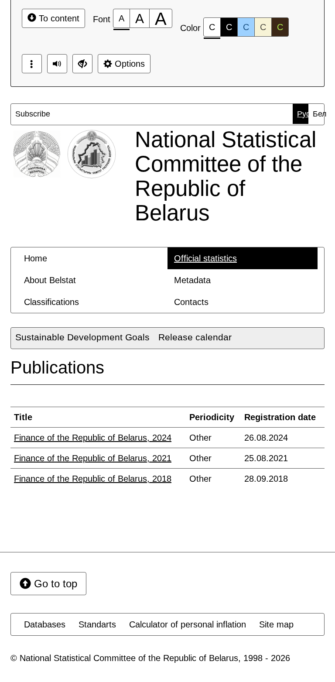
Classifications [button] (51, 302)
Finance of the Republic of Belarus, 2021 (92, 458)
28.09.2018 (266, 478)
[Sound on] (57, 63)
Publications (57, 367)
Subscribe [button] (24, 114)
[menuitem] (22, 114)
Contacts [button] (191, 302)
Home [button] (35, 258)
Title (23, 417)
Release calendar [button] (195, 337)
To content (57, 18)
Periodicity (211, 417)
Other (200, 437)
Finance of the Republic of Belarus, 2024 (92, 437)
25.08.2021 (266, 458)
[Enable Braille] (32, 63)
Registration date (280, 417)
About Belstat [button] (50, 280)
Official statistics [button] (205, 258)
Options (128, 64)
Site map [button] (276, 624)
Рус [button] (302, 114)
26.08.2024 (266, 437)
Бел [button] (318, 114)
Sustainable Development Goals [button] (82, 337)
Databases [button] (44, 624)
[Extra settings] (82, 63)
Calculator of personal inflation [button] (187, 624)
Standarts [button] (97, 624)
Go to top (54, 583)
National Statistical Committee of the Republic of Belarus (225, 176)
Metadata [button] (192, 280)
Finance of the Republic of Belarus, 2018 (92, 478)
